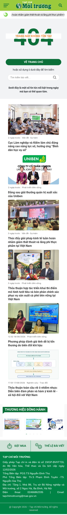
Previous (5, 425)
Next (61, 425)
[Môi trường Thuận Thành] (33, 424)
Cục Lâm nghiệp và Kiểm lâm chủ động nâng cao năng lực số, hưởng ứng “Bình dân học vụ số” (33, 146)
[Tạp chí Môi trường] (33, 5)
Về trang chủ (33, 62)
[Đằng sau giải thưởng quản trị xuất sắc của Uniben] (33, 169)
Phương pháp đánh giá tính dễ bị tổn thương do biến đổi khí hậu (31, 343)
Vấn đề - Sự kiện (30, 138)
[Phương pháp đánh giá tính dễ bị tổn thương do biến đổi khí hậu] (33, 318)
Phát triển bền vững (31, 187)
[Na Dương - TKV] (12, 424)
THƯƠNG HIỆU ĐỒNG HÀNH (25, 409)
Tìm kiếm (54, 77)
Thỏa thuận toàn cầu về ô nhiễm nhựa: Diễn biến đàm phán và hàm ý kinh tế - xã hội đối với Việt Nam (33, 391)
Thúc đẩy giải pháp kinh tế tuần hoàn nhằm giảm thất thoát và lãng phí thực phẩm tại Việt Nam (32, 242)
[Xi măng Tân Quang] (55, 424)
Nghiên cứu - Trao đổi (37, 383)
